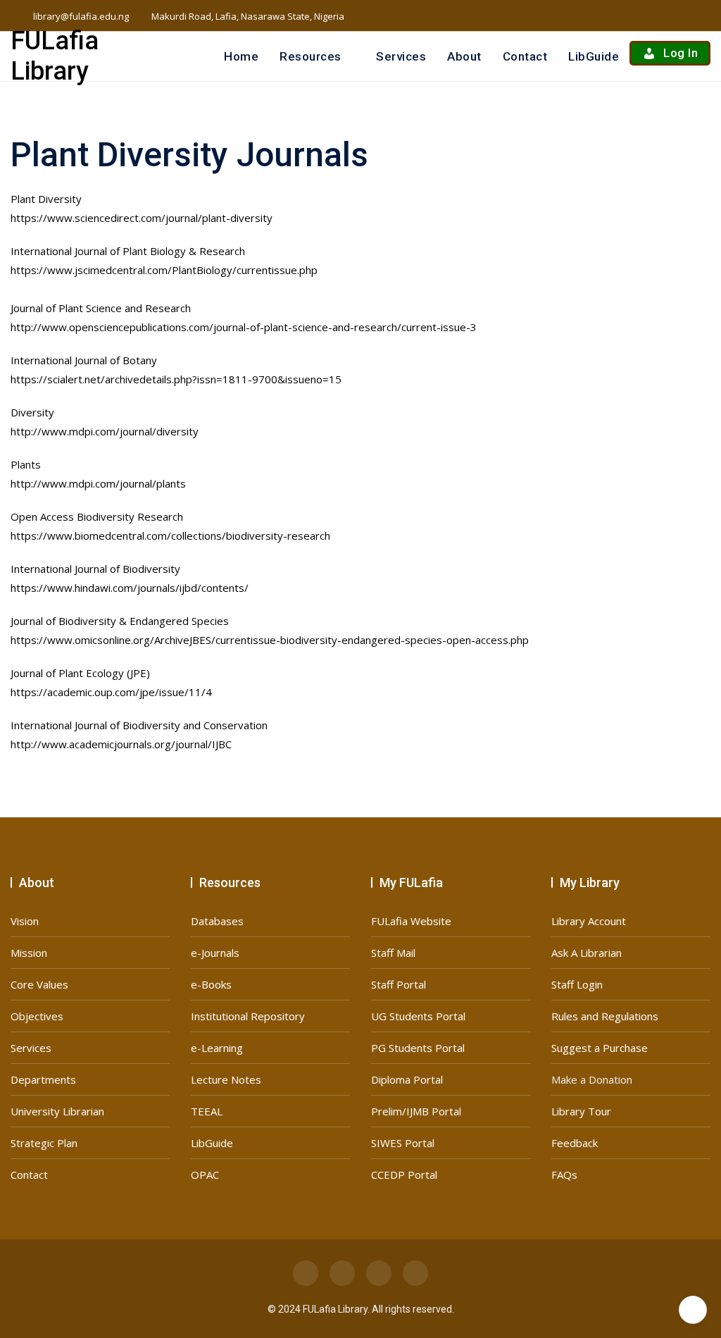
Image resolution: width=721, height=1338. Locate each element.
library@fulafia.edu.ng (80, 16)
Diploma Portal (407, 1079)
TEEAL (206, 1111)
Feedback (574, 1143)
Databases (217, 921)
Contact (525, 56)
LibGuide (593, 56)
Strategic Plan (44, 1143)
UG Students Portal (418, 1016)
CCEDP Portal (404, 1174)
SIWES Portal (402, 1143)
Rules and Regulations (604, 1016)
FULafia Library (55, 56)
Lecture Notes (226, 1079)
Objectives (37, 1016)
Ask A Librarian (586, 953)
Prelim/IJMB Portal (416, 1111)
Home (241, 56)
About (464, 56)
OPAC (205, 1174)
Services (401, 56)
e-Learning (217, 1048)
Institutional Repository (248, 1016)
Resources (310, 56)
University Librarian (57, 1111)
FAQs (564, 1174)
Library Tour (581, 1111)
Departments (43, 1079)
